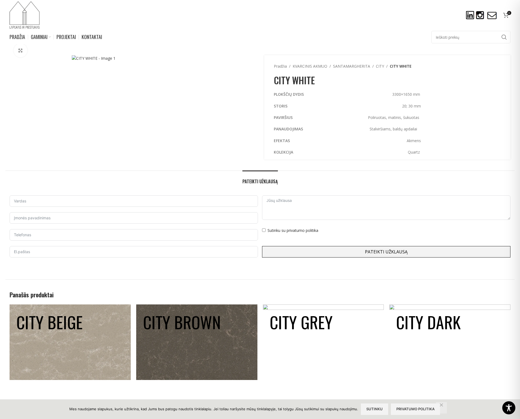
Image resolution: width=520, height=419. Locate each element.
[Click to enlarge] (20, 50)
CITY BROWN (182, 322)
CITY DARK (428, 322)
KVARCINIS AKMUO (310, 66)
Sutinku (374, 409)
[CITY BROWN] (196, 342)
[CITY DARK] (449, 342)
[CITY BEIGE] (70, 342)
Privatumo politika (415, 409)
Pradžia (280, 66)
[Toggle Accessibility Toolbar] (509, 408)
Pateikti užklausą (386, 252)
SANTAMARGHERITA (351, 66)
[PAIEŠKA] (504, 37)
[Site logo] (25, 14)
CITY (380, 66)
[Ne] (441, 408)
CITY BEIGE (49, 322)
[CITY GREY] (323, 342)
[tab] (260, 178)
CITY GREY (301, 322)
